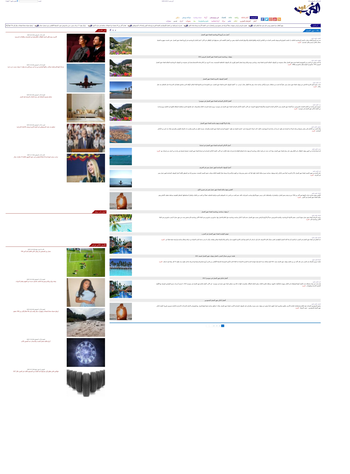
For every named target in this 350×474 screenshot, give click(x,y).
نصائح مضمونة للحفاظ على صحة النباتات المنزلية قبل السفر (36, 97)
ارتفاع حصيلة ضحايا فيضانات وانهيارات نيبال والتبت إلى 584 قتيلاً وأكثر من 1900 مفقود (36, 311)
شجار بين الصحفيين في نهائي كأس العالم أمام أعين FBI (36, 251)
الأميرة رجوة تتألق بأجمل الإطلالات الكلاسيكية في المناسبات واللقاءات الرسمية (36, 37)
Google (7, 1)
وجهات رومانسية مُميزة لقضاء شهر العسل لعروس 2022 (215, 57)
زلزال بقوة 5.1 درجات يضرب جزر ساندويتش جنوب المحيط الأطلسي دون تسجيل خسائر (100, 25)
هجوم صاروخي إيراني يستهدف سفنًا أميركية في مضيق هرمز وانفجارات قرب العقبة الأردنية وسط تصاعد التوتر (255, 25)
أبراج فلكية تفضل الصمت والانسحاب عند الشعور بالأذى (35, 341)
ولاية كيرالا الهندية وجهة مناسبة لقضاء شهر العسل (215, 123)
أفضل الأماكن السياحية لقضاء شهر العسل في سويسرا (215, 101)
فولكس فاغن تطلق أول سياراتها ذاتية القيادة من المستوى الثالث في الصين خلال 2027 (36, 371)
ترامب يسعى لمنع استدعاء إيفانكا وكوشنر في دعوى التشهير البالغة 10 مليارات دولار (36, 157)
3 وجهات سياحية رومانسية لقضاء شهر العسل (215, 212)
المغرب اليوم (14, 1)
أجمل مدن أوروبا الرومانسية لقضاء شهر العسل (215, 34)
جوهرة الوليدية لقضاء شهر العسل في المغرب (215, 234)
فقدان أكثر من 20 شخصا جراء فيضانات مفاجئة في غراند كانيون (147, 25)
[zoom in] (110, 30)
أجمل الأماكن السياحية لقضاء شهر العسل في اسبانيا (215, 145)
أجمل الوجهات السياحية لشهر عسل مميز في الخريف (215, 167)
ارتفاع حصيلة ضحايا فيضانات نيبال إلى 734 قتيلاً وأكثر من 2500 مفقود (52, 25)
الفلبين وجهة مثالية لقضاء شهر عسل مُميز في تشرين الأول (215, 189)
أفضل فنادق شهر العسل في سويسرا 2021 (215, 278)
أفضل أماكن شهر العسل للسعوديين (215, 300)
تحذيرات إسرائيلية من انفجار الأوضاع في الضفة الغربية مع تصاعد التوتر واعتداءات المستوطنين (195, 25)
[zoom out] (115, 30)
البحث (39, 1)
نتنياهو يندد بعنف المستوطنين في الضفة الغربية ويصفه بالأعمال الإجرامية (36, 127)
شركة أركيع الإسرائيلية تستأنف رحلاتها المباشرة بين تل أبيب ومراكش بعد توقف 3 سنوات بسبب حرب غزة (36, 67)
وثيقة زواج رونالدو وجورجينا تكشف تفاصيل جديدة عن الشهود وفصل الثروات (36, 281)
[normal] (113, 30)
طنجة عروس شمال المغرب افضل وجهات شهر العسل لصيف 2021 (215, 256)
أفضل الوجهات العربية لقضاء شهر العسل (215, 79)
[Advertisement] (131, 8)
